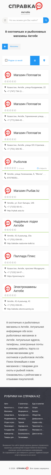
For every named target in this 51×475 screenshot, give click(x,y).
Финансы (22, 419)
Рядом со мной (15, 60)
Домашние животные (40, 419)
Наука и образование (41, 422)
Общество (36, 415)
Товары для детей (11, 437)
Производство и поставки (14, 426)
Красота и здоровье (12, 408)
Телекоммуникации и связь (29, 437)
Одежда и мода (24, 426)
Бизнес (35, 411)
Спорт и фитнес (24, 408)
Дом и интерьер (38, 434)
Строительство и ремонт (28, 404)
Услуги (35, 408)
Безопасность (24, 434)
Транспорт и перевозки (41, 426)
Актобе (25, 12)
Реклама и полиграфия (41, 430)
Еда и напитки (38, 404)
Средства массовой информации (17, 415)
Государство (9, 430)
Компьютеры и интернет (14, 434)
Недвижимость (10, 419)
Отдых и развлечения (13, 422)
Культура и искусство (26, 415)
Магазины (8, 411)
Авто (6, 404)
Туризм (21, 422)
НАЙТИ (46, 20)
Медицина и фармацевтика (29, 411)
